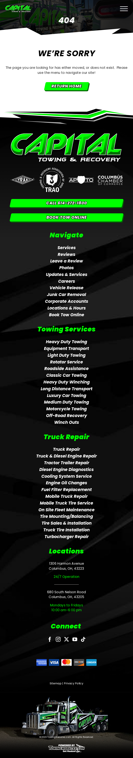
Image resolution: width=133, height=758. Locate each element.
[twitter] (66, 639)
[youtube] (74, 639)
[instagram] (58, 639)
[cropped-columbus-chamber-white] (110, 176)
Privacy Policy (73, 683)
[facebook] (49, 639)
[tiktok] (83, 639)
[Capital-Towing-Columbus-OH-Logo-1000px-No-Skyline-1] (66, 134)
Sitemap (55, 683)
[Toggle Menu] (124, 8)
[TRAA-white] (22, 176)
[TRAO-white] (51, 169)
